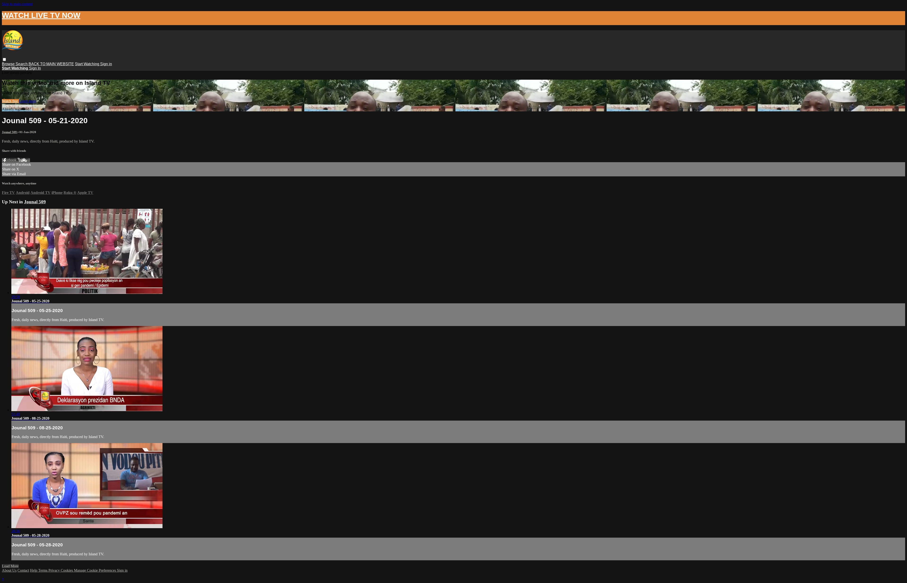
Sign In (35, 68)
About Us (9, 570)
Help (34, 570)
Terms (43, 570)
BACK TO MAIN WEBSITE (51, 64)
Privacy (54, 570)
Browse (9, 64)
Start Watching (87, 64)
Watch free (10, 101)
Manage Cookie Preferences (95, 570)
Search (22, 64)
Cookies (67, 570)
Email (25, 160)
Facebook (9, 160)
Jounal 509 (9, 132)
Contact (23, 570)
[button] (4, 59)
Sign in (106, 64)
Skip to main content (17, 4)
